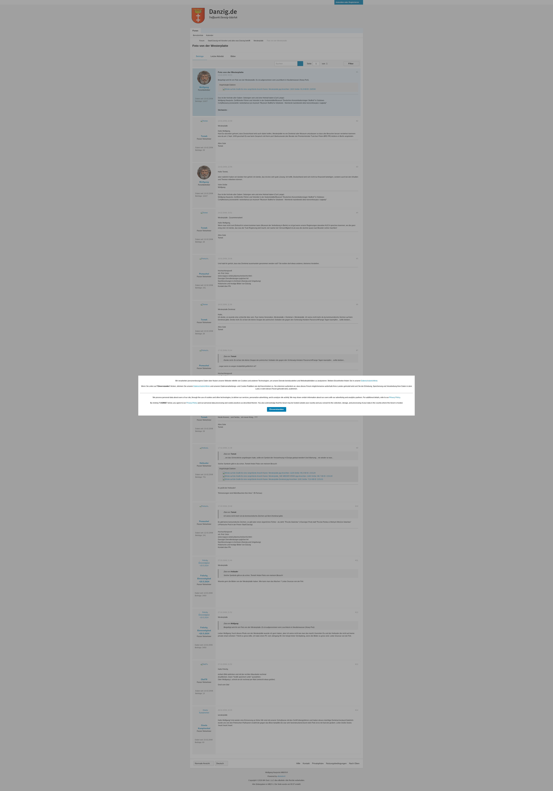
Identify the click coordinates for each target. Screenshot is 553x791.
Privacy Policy (394, 397)
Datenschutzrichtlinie (369, 381)
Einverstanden (276, 409)
